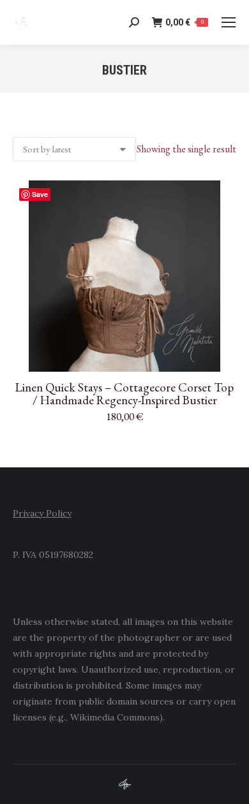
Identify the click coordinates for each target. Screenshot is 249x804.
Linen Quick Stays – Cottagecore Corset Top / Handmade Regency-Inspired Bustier (124, 393)
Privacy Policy (42, 513)
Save (40, 194)
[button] (219, 355)
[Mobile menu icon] (228, 22)
